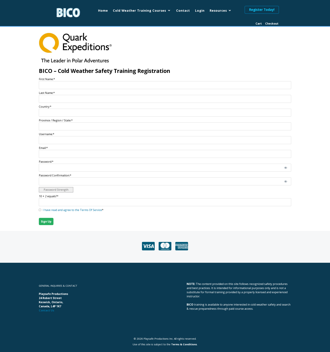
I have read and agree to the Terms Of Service (72, 210)
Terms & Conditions (184, 344)
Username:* (46, 134)
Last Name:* (47, 93)
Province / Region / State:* (56, 120)
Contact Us (46, 310)
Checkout (271, 23)
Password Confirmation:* (55, 175)
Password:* (46, 162)
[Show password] (285, 168)
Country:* (45, 107)
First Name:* (47, 79)
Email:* (43, 148)
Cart (259, 23)
